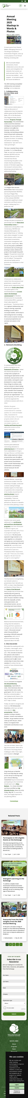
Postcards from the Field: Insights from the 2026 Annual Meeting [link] (13, 921)
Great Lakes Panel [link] (17, 287)
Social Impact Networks (11, 865)
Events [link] (18, 35)
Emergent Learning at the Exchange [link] (13, 880)
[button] (25, 5)
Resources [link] (14, 1051)
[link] (22, 1)
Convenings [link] (14, 801)
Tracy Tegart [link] (8, 854)
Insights (11, 904)
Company (5, 994)
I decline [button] (17, 1087)
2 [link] (10, 944)
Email (4, 988)
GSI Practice (12, 863)
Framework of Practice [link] (11, 369)
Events (6, 822)
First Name (5, 975)
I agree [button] (17, 1084)
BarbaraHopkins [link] (9, 938)
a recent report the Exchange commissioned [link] (13, 294)
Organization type (7, 1000)
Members (11, 822)
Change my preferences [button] (17, 1091)
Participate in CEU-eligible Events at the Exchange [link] (13, 839)
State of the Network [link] (13, 589)
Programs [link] (14, 1046)
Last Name (5, 981)
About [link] (14, 1044)
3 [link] (13, 944)
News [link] (14, 1049)
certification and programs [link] (13, 524)
